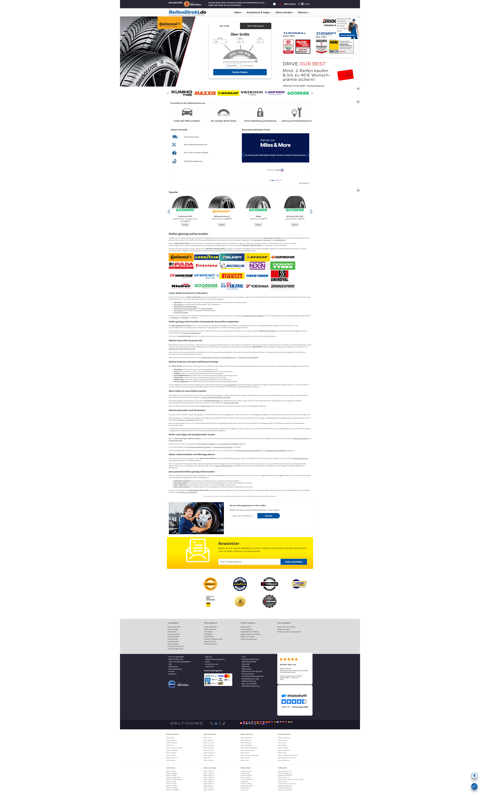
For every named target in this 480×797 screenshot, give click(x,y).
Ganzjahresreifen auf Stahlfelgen (275, 450)
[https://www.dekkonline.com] (255, 722)
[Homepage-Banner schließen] (358, 88)
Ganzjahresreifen (280, 240)
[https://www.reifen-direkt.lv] (261, 723)
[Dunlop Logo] (257, 257)
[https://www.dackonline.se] (249, 722)
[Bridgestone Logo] (282, 286)
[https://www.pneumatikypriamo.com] (283, 722)
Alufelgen (185, 318)
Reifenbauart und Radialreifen (248, 357)
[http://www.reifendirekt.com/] (266, 723)
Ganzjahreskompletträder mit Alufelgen (249, 450)
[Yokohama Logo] (257, 286)
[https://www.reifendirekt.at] (269, 722)
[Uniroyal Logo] (279, 276)
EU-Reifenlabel (231, 385)
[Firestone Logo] (206, 265)
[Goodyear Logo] (206, 257)
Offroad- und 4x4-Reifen (186, 420)
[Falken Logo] (232, 257)
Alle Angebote (304, 183)
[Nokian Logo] (282, 265)
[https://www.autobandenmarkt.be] (275, 722)
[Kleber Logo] (181, 286)
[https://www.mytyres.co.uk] (263, 722)
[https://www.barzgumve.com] (249, 723)
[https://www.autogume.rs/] (263, 723)
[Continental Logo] (181, 257)
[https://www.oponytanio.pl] (241, 723)
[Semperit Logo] (206, 276)
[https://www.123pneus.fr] (244, 722)
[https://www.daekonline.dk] (258, 722)
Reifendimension (207, 357)
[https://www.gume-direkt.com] (272, 722)
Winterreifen (267, 240)
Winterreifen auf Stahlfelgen (223, 447)
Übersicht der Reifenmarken (192, 333)
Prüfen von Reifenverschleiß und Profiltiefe (216, 397)
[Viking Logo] (232, 286)
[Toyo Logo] (257, 276)
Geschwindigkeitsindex (227, 357)
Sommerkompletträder (300, 438)
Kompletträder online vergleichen (253, 316)
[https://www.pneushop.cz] (280, 722)
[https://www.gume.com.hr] (252, 723)
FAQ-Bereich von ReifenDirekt (187, 492)
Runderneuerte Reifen (181, 312)
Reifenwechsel (205, 406)
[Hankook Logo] (282, 257)
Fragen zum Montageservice (224, 466)
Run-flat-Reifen (179, 310)
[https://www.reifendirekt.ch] (247, 722)
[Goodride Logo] (206, 286)
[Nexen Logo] (257, 265)
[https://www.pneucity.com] (286, 722)
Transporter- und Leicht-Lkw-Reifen (185, 308)
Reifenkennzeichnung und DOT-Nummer (182, 349)
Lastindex (217, 357)
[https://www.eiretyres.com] (289, 722)
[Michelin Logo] (232, 265)
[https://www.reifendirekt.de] (241, 722)
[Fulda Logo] (181, 265)
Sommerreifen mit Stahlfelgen (228, 444)
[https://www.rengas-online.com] (278, 722)
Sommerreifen (257, 240)
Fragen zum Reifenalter (231, 403)
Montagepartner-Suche (300, 458)
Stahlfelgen (174, 318)
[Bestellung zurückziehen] (280, 4)
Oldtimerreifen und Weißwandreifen (185, 306)
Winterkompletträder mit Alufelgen (199, 447)
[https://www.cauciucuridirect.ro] (244, 723)
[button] (474, 775)
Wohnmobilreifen (207, 308)
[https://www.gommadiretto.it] (252, 722)
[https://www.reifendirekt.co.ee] (255, 723)
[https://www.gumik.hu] (292, 722)
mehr (282, 679)
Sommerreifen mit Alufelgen (206, 444)
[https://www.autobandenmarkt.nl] (261, 722)
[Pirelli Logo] (232, 276)
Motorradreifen (179, 304)
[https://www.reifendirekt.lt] (258, 723)
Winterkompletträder (175, 440)
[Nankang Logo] (181, 276)
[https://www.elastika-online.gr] (247, 723)
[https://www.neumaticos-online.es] (266, 722)
